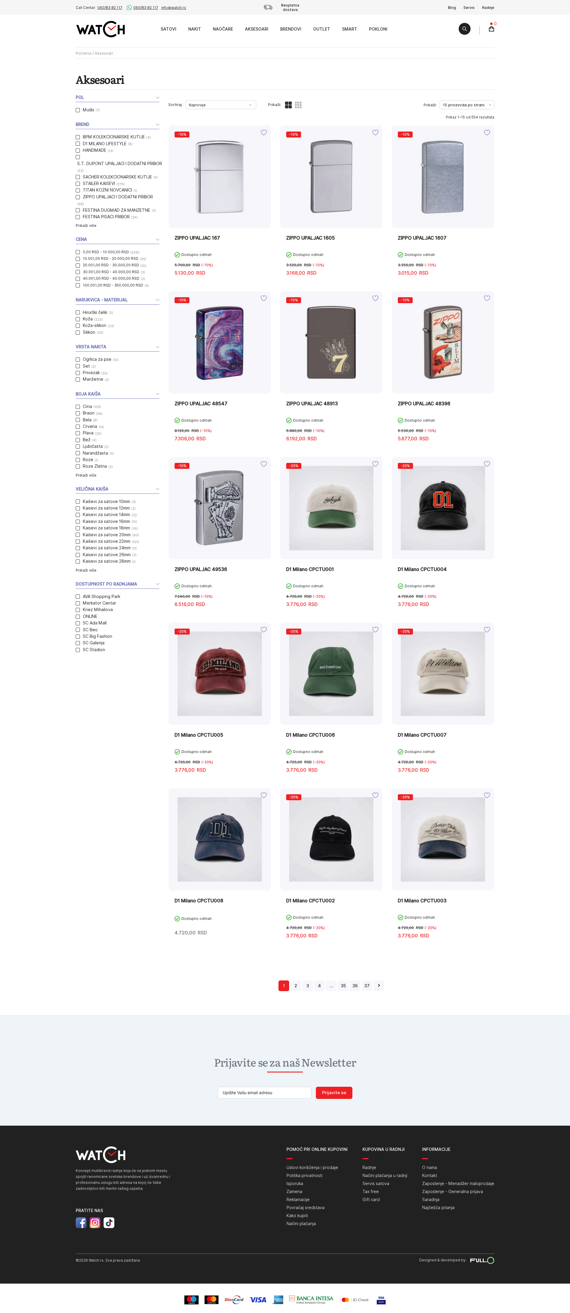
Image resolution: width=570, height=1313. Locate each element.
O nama (429, 1167)
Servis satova (375, 1183)
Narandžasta (95, 453)
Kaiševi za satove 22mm (106, 541)
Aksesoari (256, 29)
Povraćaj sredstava (305, 1207)
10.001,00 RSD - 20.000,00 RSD (110, 258)
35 (343, 985)
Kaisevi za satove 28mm (107, 561)
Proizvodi (148, 29)
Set (86, 366)
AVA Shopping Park (101, 596)
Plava (88, 433)
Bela (87, 419)
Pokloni (378, 29)
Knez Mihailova (98, 609)
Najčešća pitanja (438, 1207)
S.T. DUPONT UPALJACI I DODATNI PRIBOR (119, 163)
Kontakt (429, 1175)
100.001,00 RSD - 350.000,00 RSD (113, 285)
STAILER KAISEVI (99, 183)
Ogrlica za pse (97, 359)
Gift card (371, 1199)
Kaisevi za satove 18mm (106, 528)
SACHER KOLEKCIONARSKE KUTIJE (117, 177)
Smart (349, 29)
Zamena (294, 1191)
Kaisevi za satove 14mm (106, 514)
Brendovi (290, 29)
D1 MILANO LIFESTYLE (104, 143)
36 (355, 985)
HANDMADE (94, 150)
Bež (87, 439)
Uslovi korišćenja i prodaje (312, 1167)
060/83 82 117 (109, 7)
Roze (88, 459)
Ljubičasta (93, 446)
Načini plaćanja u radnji (384, 1175)
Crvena (90, 426)
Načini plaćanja (301, 1223)
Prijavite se (334, 1092)
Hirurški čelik (95, 312)
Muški (88, 109)
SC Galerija (93, 642)
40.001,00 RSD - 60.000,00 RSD (111, 278)
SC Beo (90, 629)
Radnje (488, 7)
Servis (469, 7)
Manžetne (93, 379)
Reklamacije (298, 1199)
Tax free (370, 1191)
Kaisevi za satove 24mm (107, 547)
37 (367, 985)
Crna (87, 406)
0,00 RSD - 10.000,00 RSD (106, 252)
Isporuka (294, 1183)
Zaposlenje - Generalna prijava (452, 1191)
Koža (88, 319)
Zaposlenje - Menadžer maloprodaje (458, 1183)
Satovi (168, 29)
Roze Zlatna (95, 466)
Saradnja (430, 1199)
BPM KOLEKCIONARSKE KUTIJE (114, 137)
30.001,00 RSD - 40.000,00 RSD (111, 272)
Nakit (194, 29)
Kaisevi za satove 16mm (106, 521)
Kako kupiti (297, 1215)
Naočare (223, 29)
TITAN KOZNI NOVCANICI (107, 190)
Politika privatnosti (304, 1175)
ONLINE (90, 616)
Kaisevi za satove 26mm (107, 554)
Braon (88, 413)
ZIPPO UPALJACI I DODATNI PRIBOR (118, 196)
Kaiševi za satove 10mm (106, 501)
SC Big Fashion (97, 636)
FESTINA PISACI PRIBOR (106, 216)
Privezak (91, 372)
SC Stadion (94, 649)
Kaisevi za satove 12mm (106, 508)
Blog (452, 7)
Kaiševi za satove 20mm (107, 534)
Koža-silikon (94, 325)
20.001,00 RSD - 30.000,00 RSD (111, 265)
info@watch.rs (173, 7)
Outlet (321, 29)
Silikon (89, 332)
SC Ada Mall (95, 623)
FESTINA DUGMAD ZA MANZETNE (116, 210)
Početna (83, 53)
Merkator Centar (99, 603)
